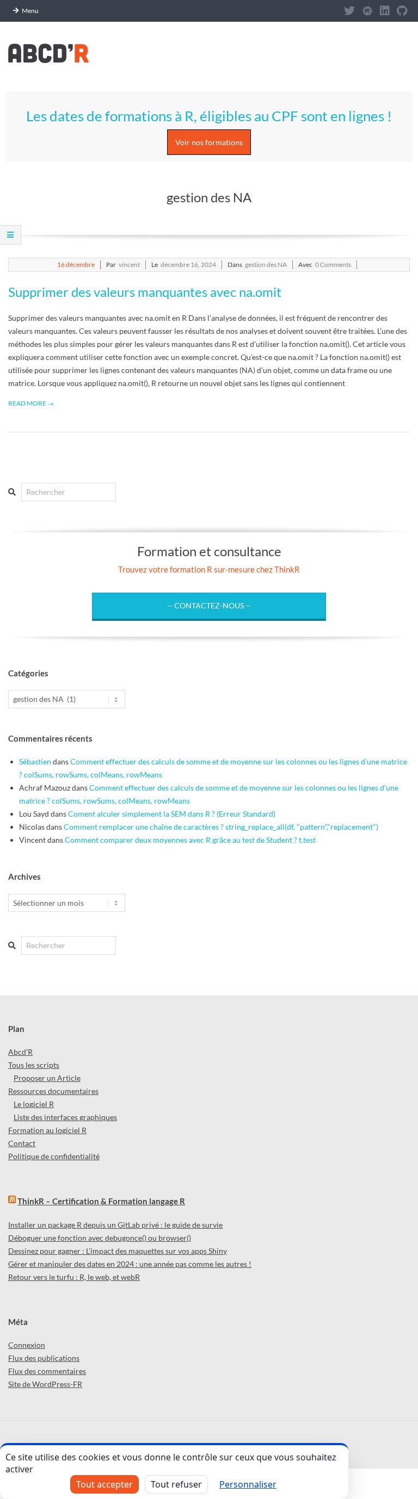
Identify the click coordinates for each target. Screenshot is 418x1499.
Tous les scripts (33, 1064)
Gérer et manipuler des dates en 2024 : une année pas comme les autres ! (129, 1263)
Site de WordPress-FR (45, 1384)
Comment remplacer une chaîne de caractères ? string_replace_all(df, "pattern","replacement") (221, 826)
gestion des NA (266, 264)
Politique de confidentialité (54, 1156)
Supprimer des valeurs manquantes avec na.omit (144, 292)
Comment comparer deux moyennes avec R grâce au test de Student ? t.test (190, 839)
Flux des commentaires (47, 1371)
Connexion (26, 1344)
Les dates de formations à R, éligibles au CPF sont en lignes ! (209, 116)
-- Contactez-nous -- (209, 605)
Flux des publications (43, 1358)
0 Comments (333, 264)
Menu (30, 11)
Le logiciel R (34, 1104)
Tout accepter (104, 1484)
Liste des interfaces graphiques (65, 1117)
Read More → (31, 403)
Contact (21, 1143)
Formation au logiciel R (47, 1130)
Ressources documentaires (53, 1091)
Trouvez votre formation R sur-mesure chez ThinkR (209, 569)
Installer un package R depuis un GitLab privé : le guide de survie (115, 1224)
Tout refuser (176, 1484)
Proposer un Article (47, 1078)
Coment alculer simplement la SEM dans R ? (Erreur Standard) (171, 813)
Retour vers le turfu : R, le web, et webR (74, 1277)
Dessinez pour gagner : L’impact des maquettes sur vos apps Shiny (117, 1250)
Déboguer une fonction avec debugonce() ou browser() (99, 1237)
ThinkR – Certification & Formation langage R (101, 1201)
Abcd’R (20, 1051)
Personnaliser (247, 1484)
